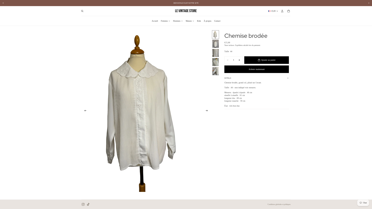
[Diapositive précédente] (84, 111)
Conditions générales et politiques (279, 204)
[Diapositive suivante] (207, 111)
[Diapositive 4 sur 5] (215, 62)
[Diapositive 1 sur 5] (215, 35)
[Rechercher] (82, 11)
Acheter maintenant (257, 69)
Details (227, 78)
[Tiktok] (88, 204)
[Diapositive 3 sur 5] (215, 53)
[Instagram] (83, 204)
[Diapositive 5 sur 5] (215, 71)
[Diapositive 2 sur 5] (215, 44)
